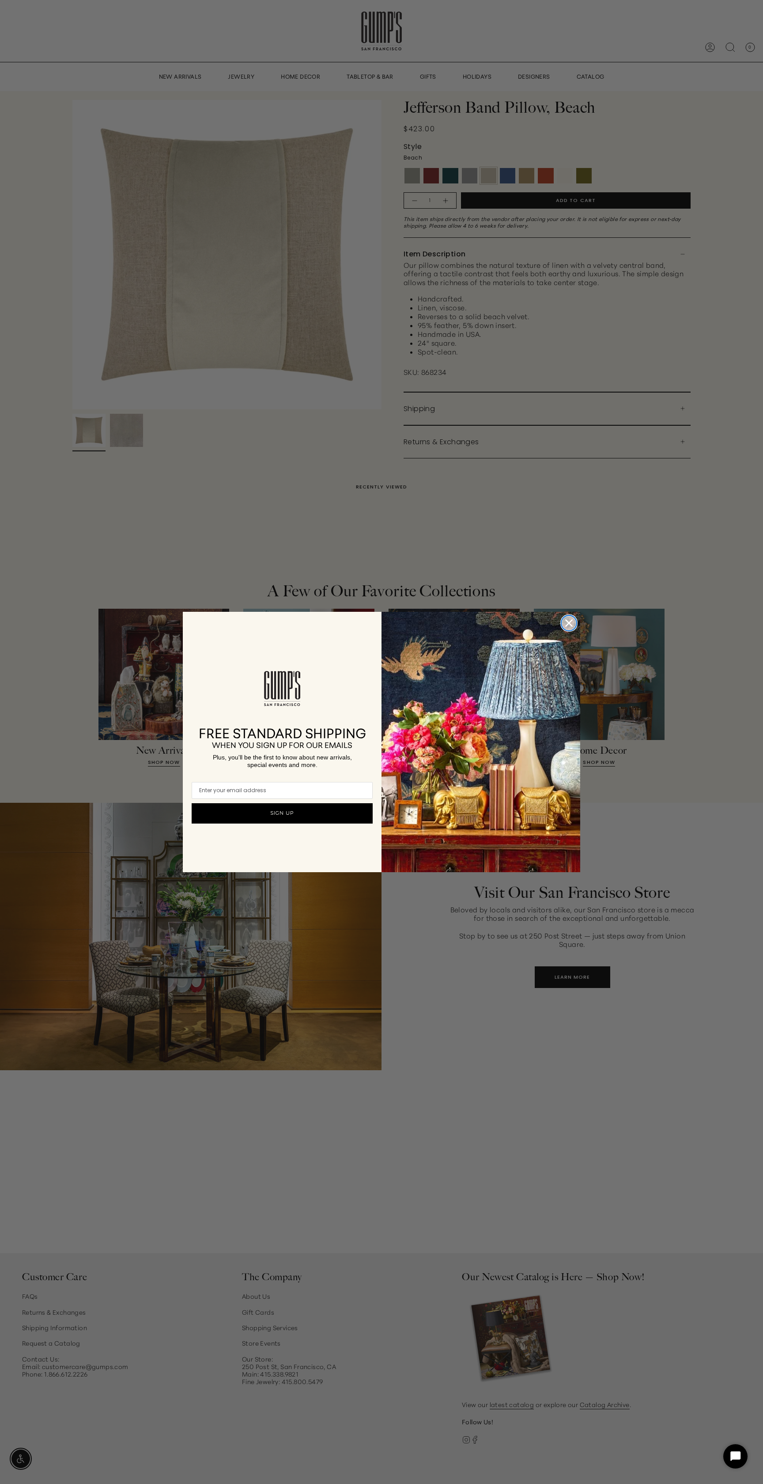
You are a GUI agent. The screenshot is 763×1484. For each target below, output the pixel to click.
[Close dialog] (569, 623)
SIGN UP (282, 813)
